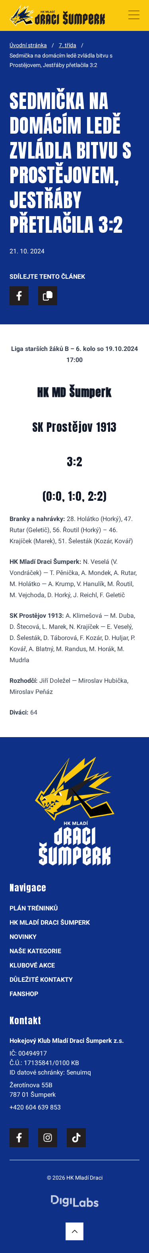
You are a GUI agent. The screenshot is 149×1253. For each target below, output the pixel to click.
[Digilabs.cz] (75, 1201)
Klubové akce (32, 965)
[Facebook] (19, 1137)
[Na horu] (74, 1231)
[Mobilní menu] (133, 15)
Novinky (23, 937)
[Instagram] (47, 1137)
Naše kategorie (35, 951)
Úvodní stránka (28, 45)
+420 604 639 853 (35, 1107)
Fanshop (24, 994)
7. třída (67, 45)
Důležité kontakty (41, 979)
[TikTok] (76, 1137)
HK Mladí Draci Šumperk (50, 922)
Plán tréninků (34, 908)
